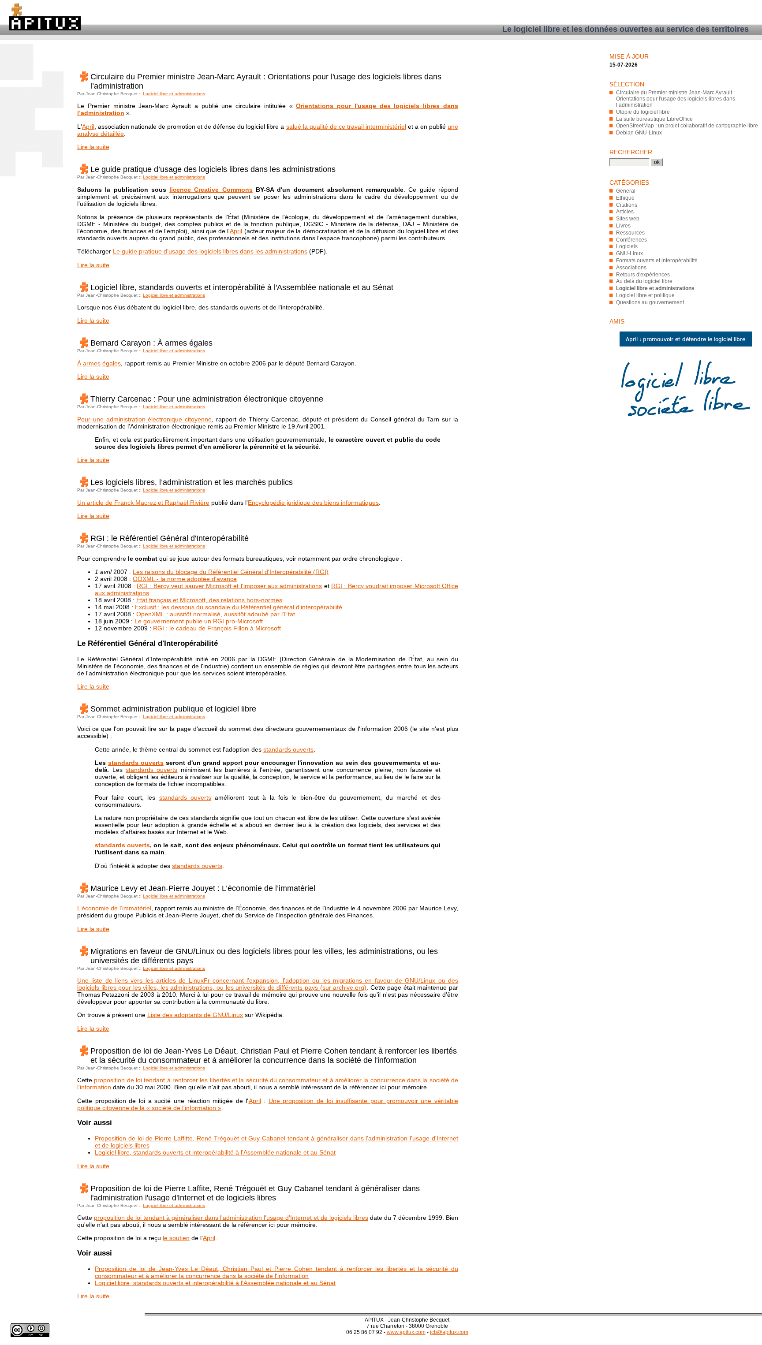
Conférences (631, 240)
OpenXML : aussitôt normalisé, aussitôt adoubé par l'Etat (215, 614)
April (88, 126)
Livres (623, 226)
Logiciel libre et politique (645, 295)
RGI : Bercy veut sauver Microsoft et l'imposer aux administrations (229, 585)
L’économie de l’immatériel (114, 908)
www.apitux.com (406, 1332)
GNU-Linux (629, 253)
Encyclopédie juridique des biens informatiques (313, 502)
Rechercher (630, 152)
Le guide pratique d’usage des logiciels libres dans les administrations (213, 169)
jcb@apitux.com (449, 1332)
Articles (625, 212)
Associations (631, 268)
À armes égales (99, 363)
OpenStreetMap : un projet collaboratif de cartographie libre (687, 126)
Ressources (630, 233)
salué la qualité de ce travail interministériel (346, 126)
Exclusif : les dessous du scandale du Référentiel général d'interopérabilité (238, 607)
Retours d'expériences (643, 275)
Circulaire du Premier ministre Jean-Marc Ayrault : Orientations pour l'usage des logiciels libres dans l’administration (675, 98)
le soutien (176, 1237)
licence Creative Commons (211, 189)
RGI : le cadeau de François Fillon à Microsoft (217, 628)
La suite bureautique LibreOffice (654, 119)
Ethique (625, 198)
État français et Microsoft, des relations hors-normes (209, 600)
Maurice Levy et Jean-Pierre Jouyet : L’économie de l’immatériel (202, 888)
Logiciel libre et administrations (174, 93)
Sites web (627, 219)
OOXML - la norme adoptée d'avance (185, 578)
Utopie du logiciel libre (643, 112)
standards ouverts (288, 749)
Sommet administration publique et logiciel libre (173, 708)
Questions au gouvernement (650, 302)
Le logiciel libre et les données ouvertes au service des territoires (625, 29)
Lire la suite (93, 146)
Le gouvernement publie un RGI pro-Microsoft (198, 621)
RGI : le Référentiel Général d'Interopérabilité (169, 538)
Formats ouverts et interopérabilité (657, 260)
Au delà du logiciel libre (644, 281)
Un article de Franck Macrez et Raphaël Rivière (143, 502)
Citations (626, 205)
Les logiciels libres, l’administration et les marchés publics (191, 482)
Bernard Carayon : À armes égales (151, 343)
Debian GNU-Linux (639, 133)
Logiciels (627, 246)
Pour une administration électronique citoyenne (144, 419)
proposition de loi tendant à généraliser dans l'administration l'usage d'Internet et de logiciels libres (231, 1217)
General (625, 191)
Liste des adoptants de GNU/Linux (195, 1014)
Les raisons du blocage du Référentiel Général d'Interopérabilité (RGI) (231, 571)
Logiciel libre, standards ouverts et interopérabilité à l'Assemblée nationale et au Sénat (241, 287)
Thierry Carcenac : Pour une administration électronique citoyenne (206, 399)
